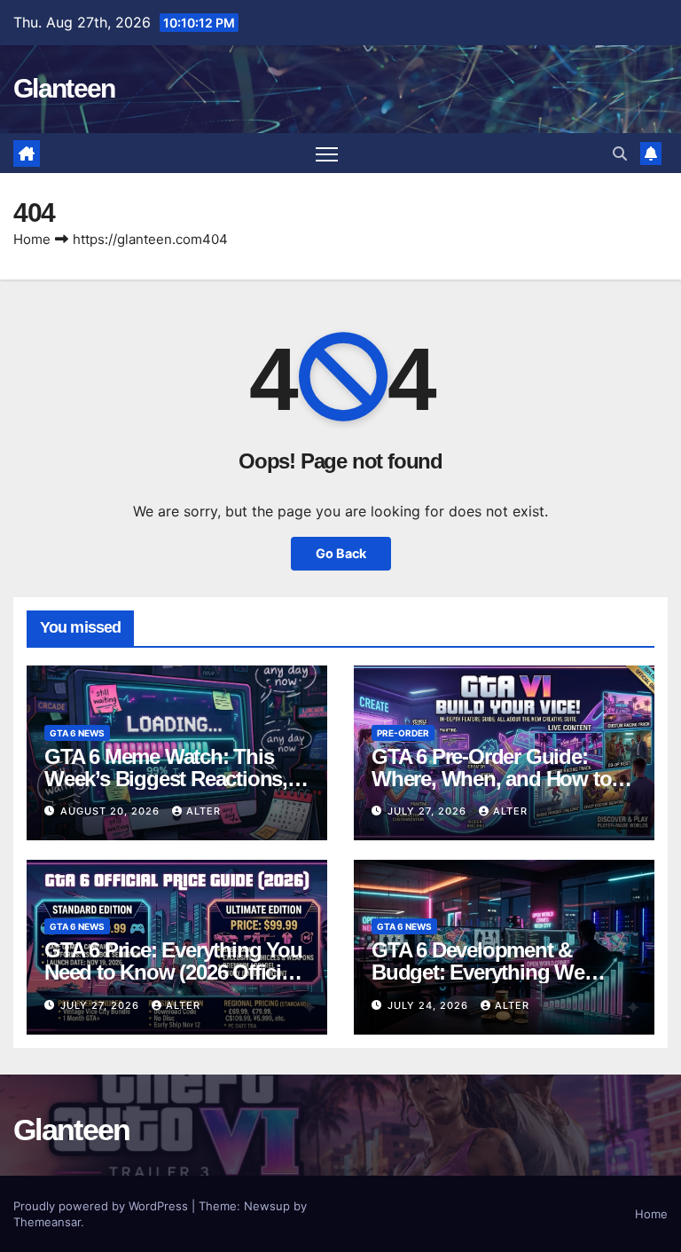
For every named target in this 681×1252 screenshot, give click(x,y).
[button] (620, 153)
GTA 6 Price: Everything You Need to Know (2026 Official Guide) (173, 972)
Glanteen (63, 88)
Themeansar (47, 1222)
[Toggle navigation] (326, 153)
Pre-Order (403, 733)
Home (32, 239)
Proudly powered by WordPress (102, 1206)
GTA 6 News (77, 733)
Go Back (341, 553)
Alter (203, 811)
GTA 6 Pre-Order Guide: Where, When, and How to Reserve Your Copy (491, 778)
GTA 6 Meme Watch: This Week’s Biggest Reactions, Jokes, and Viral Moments (165, 778)
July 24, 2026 (429, 1005)
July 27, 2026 (428, 811)
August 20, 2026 (111, 811)
